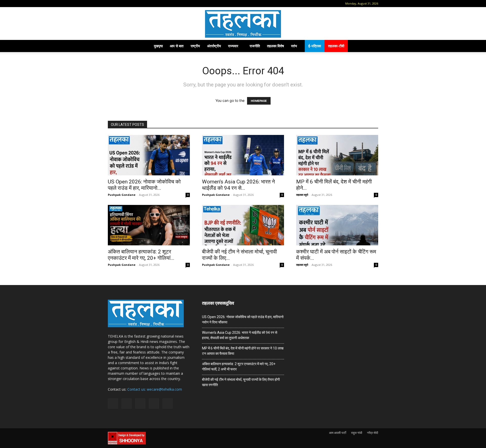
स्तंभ (294, 45)
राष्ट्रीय (195, 45)
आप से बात (177, 45)
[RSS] (136, 3)
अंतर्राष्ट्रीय (214, 45)
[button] (111, 3)
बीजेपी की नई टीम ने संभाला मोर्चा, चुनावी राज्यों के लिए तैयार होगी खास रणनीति (241, 382)
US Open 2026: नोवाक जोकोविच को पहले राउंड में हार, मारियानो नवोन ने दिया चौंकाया (243, 319)
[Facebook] (119, 3)
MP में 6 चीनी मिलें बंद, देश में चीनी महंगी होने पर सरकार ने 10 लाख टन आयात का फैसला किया (243, 351)
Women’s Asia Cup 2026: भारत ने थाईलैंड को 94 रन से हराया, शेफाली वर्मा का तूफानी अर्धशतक (239, 335)
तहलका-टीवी (336, 45)
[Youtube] (152, 3)
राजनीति (255, 45)
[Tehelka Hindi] (243, 24)
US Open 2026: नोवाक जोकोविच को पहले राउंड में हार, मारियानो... (144, 185)
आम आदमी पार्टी (337, 433)
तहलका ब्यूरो (302, 195)
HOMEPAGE (259, 101)
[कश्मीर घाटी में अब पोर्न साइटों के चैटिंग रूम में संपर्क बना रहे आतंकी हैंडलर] (337, 225)
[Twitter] (144, 3)
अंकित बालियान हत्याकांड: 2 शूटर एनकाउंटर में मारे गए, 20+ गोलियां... (141, 255)
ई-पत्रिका (314, 45)
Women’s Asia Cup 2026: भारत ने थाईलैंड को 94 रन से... (238, 185)
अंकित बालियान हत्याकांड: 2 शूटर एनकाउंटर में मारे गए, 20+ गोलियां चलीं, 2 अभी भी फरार (238, 366)
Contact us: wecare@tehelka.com (154, 389)
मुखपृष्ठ (158, 45)
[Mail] (127, 3)
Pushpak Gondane (121, 195)
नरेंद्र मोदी (372, 433)
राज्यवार (233, 45)
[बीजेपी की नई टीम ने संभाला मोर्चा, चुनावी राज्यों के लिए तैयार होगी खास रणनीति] (243, 225)
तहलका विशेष (275, 45)
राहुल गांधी (356, 433)
